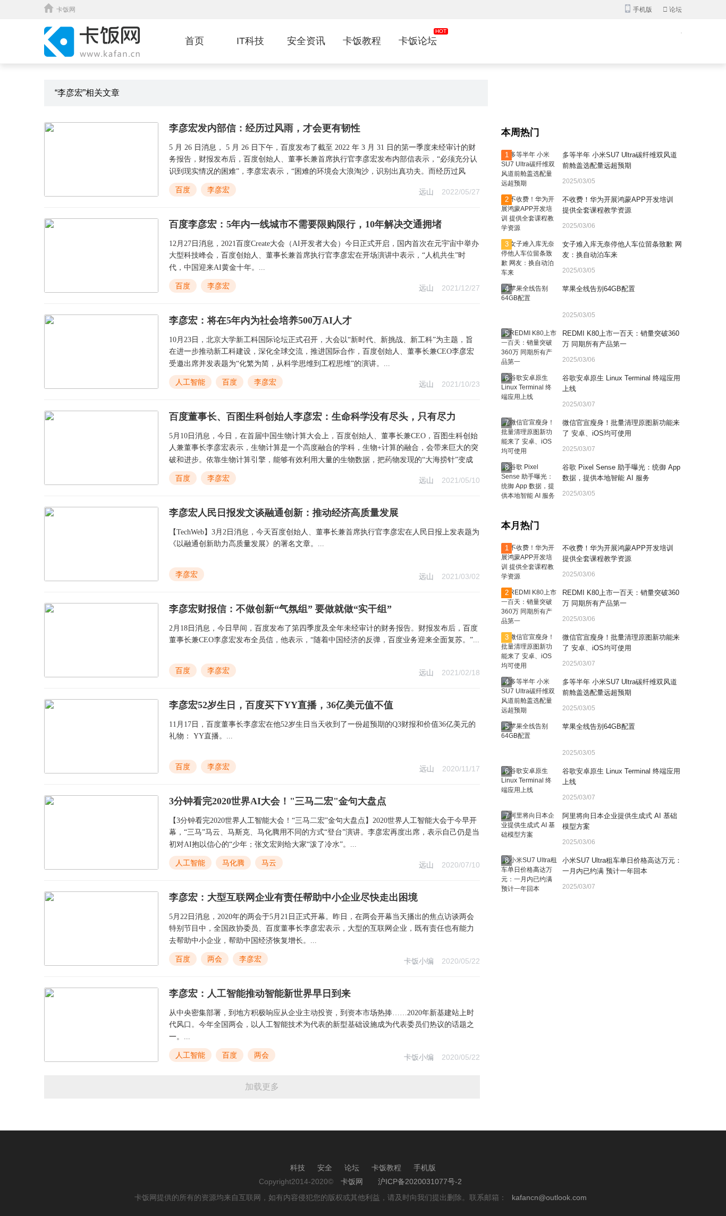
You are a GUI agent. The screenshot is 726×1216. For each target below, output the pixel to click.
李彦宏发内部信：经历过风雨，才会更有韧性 (264, 128)
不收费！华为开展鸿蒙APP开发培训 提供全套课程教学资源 (617, 204)
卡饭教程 (362, 41)
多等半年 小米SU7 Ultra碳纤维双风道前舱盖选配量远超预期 (619, 160)
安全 (324, 1167)
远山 (426, 192)
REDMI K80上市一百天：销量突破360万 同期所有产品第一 (620, 338)
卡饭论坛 (418, 41)
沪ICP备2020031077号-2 (420, 1181)
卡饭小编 (419, 961)
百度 (182, 189)
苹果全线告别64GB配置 (598, 289)
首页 (194, 41)
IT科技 (250, 41)
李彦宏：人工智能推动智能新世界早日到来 (260, 993)
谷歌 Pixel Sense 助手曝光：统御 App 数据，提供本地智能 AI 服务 (621, 472)
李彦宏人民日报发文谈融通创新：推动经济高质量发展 (284, 512)
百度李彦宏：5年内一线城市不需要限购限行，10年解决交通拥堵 (305, 224)
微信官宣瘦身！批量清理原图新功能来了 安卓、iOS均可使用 (621, 428)
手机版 (424, 1167)
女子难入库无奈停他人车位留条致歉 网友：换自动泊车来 (622, 249)
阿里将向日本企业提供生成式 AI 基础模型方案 (619, 821)
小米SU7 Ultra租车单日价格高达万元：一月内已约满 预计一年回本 (622, 865)
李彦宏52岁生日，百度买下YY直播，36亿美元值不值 (281, 705)
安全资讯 (306, 41)
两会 (214, 959)
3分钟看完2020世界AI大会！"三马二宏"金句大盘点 (277, 801)
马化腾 (233, 862)
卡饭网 (65, 9)
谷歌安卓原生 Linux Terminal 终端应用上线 (621, 383)
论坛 (672, 9)
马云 (268, 862)
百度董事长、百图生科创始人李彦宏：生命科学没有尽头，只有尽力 (312, 416)
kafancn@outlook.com (549, 1197)
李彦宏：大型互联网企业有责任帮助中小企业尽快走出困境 (293, 897)
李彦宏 (218, 189)
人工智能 (190, 382)
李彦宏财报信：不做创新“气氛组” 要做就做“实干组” (280, 608)
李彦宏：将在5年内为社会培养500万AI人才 (260, 320)
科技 (297, 1167)
